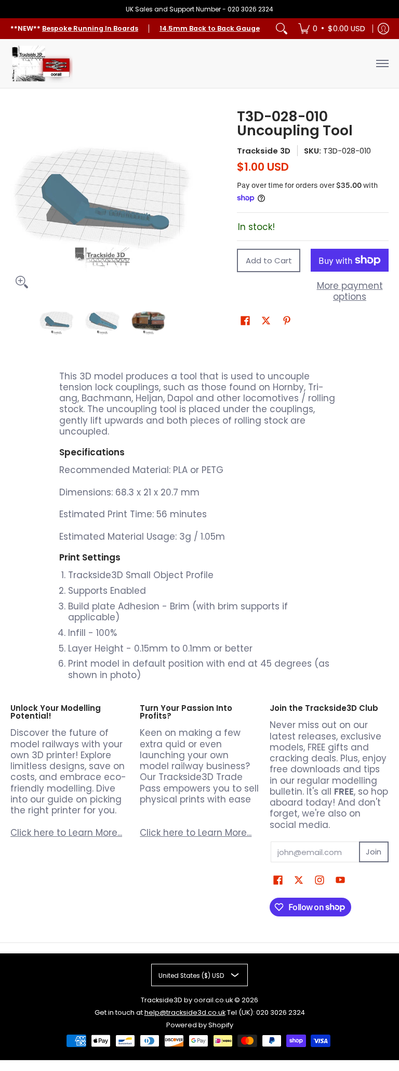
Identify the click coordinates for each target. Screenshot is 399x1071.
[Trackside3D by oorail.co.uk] (41, 63)
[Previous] (17, 201)
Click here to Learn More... (66, 832)
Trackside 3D (263, 150)
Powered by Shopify (199, 1025)
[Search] (281, 28)
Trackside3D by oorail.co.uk (187, 1000)
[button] (245, 321)
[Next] (187, 201)
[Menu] (382, 63)
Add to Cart (269, 260)
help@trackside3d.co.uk (184, 1012)
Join (373, 851)
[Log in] (383, 28)
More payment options (350, 291)
